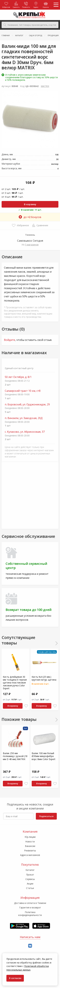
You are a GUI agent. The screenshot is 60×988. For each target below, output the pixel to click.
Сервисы (30, 879)
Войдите (9, 340)
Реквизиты (30, 850)
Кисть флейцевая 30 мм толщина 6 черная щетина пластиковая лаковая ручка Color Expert (15, 682)
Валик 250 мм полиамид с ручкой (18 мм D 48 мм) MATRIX (15, 756)
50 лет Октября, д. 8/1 (18, 377)
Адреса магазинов (30, 855)
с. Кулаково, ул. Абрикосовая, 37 (25, 431)
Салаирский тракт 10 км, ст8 (22, 391)
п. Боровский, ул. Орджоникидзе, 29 (27, 404)
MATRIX (45, 86)
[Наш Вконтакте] (30, 946)
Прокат (30, 874)
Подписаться (46, 816)
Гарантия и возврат (30, 907)
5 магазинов (32, 244)
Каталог (30, 869)
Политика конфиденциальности (30, 914)
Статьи (30, 888)
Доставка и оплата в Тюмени (30, 903)
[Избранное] (26, 706)
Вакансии (30, 846)
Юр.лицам (30, 836)
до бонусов (32, 217)
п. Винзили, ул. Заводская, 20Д (24, 418)
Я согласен (15, 978)
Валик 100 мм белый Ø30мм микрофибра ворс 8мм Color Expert (43, 756)
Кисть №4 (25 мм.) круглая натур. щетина (44, 678)
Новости (30, 841)
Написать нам (30, 937)
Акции (30, 883)
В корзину (30, 204)
